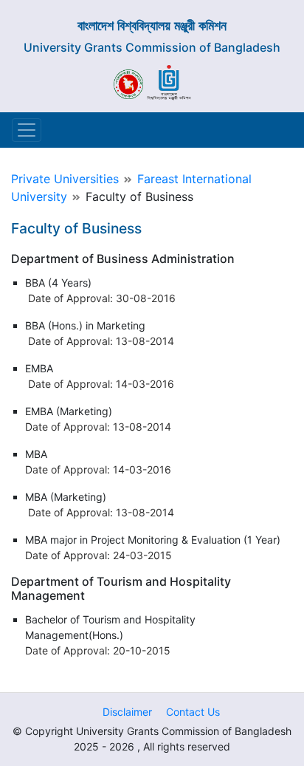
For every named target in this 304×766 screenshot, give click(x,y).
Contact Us (193, 711)
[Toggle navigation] (26, 130)
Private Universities (65, 178)
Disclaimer (127, 711)
